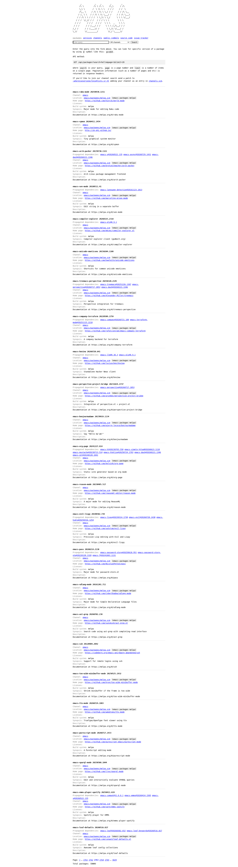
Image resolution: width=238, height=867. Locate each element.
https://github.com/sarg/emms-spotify (105, 807)
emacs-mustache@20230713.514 (87, 452)
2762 (91, 860)
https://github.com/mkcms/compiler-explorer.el (109, 230)
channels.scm (155, 81)
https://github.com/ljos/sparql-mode (104, 771)
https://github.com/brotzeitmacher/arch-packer (109, 166)
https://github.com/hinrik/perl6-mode (105, 101)
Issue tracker (141, 38)
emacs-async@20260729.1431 (137, 154)
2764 (101, 860)
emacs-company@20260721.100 (114, 320)
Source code (126, 38)
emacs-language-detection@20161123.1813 (121, 190)
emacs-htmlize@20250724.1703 (118, 452)
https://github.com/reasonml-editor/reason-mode (110, 493)
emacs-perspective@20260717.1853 (117, 387)
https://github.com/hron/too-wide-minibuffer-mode (111, 682)
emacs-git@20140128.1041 (85, 455)
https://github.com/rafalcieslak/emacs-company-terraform (115, 331)
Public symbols (111, 38)
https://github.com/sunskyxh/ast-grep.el (106, 623)
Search (134, 42)
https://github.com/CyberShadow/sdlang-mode (108, 593)
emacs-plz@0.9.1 (108, 222)
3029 (114, 860)
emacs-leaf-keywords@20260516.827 (144, 831)
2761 (85, 860)
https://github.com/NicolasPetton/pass (105, 564)
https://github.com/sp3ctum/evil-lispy (105, 528)
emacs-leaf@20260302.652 (113, 831)
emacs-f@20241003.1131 (104, 555)
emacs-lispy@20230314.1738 (114, 517)
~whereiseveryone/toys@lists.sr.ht (91, 81)
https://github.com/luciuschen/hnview (105, 363)
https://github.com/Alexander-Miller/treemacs (109, 295)
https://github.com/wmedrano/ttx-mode (105, 712)
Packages (77, 38)
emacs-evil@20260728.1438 (142, 517)
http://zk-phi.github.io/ (98, 130)
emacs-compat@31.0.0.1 (111, 795)
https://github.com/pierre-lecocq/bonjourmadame (110, 425)
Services (87, 38)
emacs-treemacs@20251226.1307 (115, 284)
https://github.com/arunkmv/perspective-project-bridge (114, 396)
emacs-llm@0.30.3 (109, 355)
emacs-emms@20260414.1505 (138, 795)
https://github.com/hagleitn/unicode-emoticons (109, 260)
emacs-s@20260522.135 (111, 154)
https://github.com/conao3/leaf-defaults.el (108, 839)
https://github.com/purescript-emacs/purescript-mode (113, 742)
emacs (85, 95)
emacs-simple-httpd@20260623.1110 (142, 449)
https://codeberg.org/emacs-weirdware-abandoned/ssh (112, 653)
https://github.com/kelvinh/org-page (104, 463)
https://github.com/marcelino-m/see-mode (106, 198)
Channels (97, 38)
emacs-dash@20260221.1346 (114, 287)
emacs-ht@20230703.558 (111, 449)
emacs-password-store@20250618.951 (118, 552)
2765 (107, 860)
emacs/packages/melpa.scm (97, 98)
